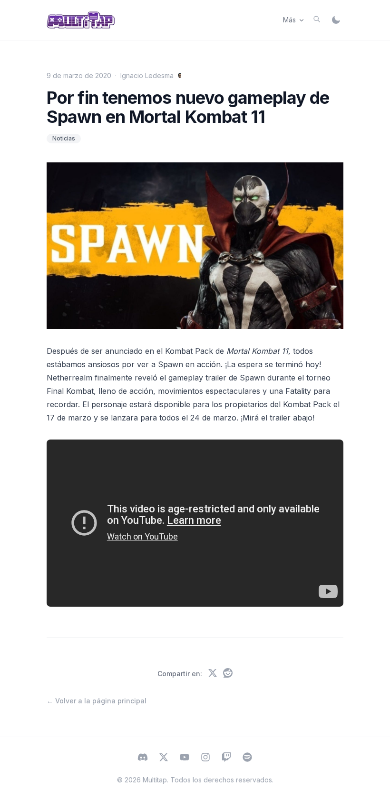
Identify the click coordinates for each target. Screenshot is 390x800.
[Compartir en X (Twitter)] (212, 674)
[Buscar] (317, 19)
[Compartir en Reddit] (228, 674)
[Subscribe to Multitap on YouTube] (184, 758)
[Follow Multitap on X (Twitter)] (163, 758)
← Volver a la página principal (96, 701)
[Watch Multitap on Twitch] (226, 758)
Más (289, 20)
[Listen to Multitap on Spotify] (247, 758)
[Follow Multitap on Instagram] (205, 758)
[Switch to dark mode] (335, 20)
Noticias (63, 138)
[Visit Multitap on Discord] (142, 758)
